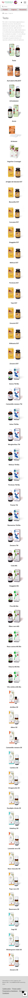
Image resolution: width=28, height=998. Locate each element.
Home (5, 13)
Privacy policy (16, 989)
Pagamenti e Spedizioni (10, 991)
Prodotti (5, 9)
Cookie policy (6, 989)
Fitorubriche (22, 9)
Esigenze (14, 9)
